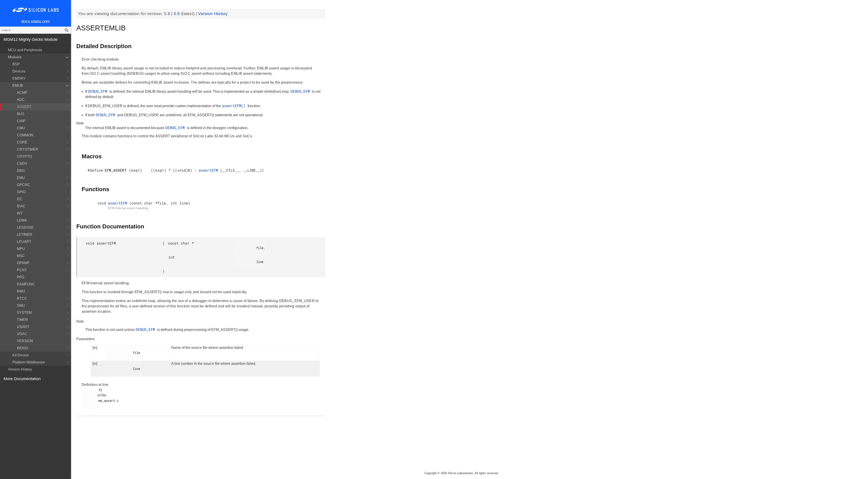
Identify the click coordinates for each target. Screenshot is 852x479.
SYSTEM (24, 312)
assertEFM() (235, 105)
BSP (16, 64)
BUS (20, 114)
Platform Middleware (28, 362)
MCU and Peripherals (25, 50)
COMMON (25, 135)
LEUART (24, 241)
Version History (20, 369)
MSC (21, 256)
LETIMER (24, 234)
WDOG (22, 348)
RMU (21, 291)
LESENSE (25, 227)
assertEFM (209, 170)
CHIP (21, 121)
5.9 (177, 13)
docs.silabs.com (35, 21)
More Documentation (22, 379)
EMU (21, 178)
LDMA (22, 220)
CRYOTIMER (27, 149)
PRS (20, 277)
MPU (21, 249)
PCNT (22, 270)
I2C (19, 199)
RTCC (22, 298)
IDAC (21, 206)
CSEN (22, 163)
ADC (21, 100)
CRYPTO (24, 156)
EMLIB (17, 85)
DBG (21, 171)
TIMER (22, 320)
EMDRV (19, 78)
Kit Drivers (20, 355)
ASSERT (24, 107)
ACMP (22, 92)
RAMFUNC (26, 284)
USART (23, 327)
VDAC (22, 334)
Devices (18, 71)
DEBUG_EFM (98, 91)
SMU (21, 305)
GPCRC (23, 185)
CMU (21, 128)
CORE (22, 142)
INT (20, 213)
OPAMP (23, 263)
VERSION (25, 341)
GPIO (21, 192)
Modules (15, 57)
